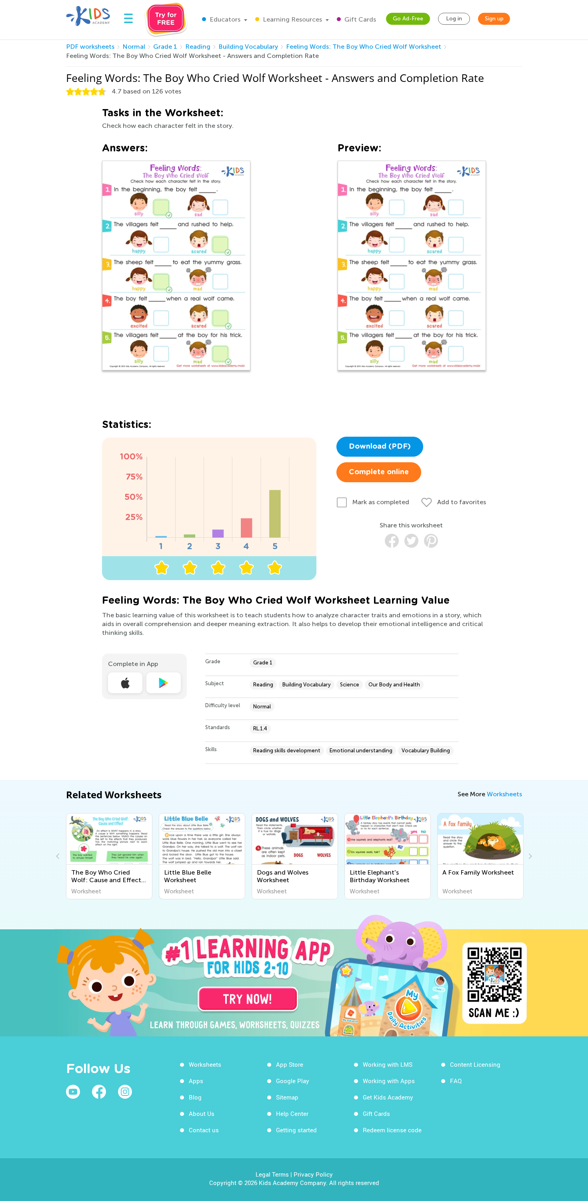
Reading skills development (286, 751)
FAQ (456, 1081)
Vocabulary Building (426, 751)
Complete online (379, 472)
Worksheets (504, 794)
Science (349, 685)
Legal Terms (272, 1174)
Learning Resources (291, 19)
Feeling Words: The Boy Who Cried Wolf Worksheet (363, 46)
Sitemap (287, 1097)
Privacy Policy (313, 1174)
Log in (454, 18)
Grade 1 (165, 46)
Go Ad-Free (408, 18)
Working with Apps (389, 1081)
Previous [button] (59, 856)
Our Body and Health (394, 685)
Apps (196, 1081)
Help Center (292, 1113)
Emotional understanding (361, 751)
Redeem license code (392, 1130)
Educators (224, 19)
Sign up (494, 18)
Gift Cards (359, 19)
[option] (109, 856)
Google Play (292, 1081)
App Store (289, 1064)
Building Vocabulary (248, 46)
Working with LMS (387, 1064)
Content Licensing (475, 1064)
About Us (201, 1113)
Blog (195, 1097)
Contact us (204, 1130)
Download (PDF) (380, 446)
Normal (133, 46)
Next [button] (529, 856)
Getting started (296, 1130)
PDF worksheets (90, 46)
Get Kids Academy (388, 1097)
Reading (197, 46)
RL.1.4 (260, 729)
